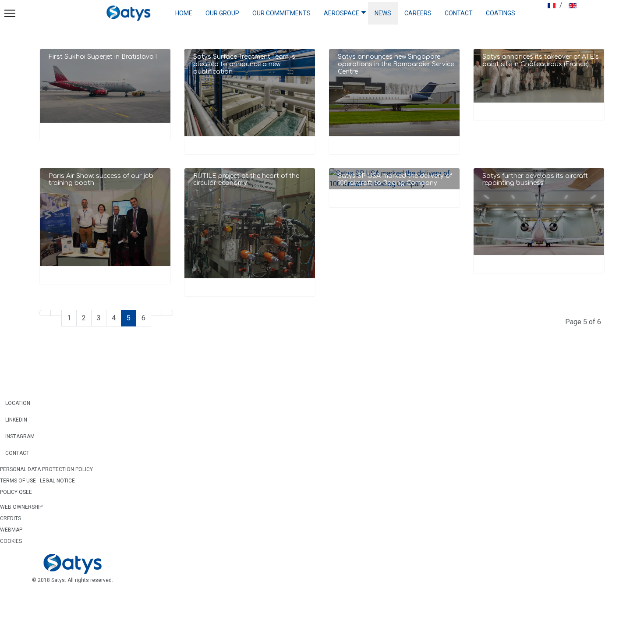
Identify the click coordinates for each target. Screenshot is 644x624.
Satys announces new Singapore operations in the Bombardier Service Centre (396, 64)
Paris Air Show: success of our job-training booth (102, 180)
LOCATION (15, 403)
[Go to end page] (167, 313)
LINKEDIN (13, 420)
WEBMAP (11, 530)
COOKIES (11, 541)
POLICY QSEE (16, 492)
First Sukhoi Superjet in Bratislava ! (103, 56)
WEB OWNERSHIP (21, 507)
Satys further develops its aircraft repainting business (535, 180)
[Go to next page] (156, 313)
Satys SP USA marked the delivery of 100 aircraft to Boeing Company (395, 180)
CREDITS (10, 518)
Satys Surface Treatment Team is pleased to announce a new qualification (244, 64)
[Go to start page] (45, 313)
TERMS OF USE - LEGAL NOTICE (37, 481)
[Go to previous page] (56, 313)
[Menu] (7, 13)
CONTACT (14, 453)
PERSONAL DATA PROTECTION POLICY (46, 469)
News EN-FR (356, 229)
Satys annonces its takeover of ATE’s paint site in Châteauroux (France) (540, 60)
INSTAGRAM (17, 436)
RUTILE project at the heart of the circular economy (246, 180)
